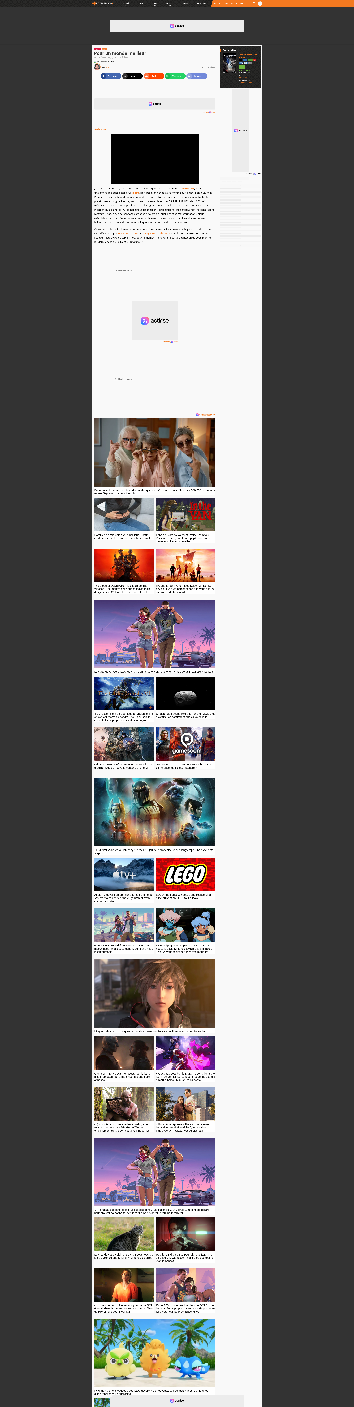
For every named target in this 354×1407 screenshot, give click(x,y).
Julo (107, 66)
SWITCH (234, 3)
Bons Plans (202, 3)
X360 (250, 60)
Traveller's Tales (128, 233)
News (104, 49)
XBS (226, 3)
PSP (245, 63)
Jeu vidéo (97, 49)
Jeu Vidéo (126, 3)
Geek (155, 3)
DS (255, 60)
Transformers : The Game (248, 56)
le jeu (135, 192)
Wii (250, 63)
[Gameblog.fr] (102, 3)
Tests (185, 3)
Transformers (185, 188)
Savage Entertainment (156, 233)
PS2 (241, 63)
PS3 (245, 60)
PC (215, 3)
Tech (141, 3)
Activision (100, 129)
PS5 (220, 3)
